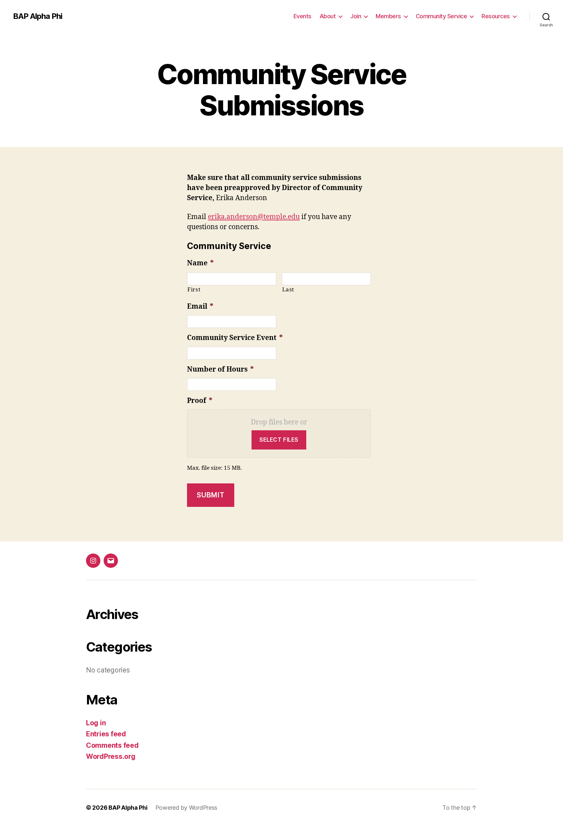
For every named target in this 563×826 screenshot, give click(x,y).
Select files (278, 439)
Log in (96, 723)
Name (200, 263)
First (193, 289)
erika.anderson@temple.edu (254, 217)
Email (200, 306)
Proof (199, 400)
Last (288, 289)
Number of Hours (220, 369)
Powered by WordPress (186, 807)
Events (302, 16)
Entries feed (106, 734)
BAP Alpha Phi (37, 16)
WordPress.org (111, 756)
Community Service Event (235, 337)
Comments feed (112, 745)
